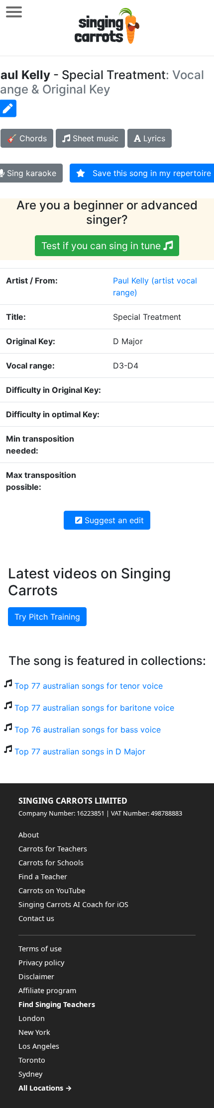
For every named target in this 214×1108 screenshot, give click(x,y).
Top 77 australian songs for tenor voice (88, 686)
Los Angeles (38, 1046)
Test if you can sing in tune (102, 246)
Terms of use (40, 948)
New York (34, 1032)
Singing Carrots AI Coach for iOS (73, 904)
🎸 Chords (27, 138)
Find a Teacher (42, 876)
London (31, 1018)
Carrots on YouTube (51, 890)
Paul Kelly (131, 280)
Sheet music (94, 138)
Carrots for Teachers (52, 848)
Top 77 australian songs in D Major (79, 751)
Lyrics (153, 138)
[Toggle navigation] (14, 11)
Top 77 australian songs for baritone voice (94, 708)
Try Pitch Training (47, 617)
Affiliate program (47, 990)
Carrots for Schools (51, 862)
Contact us (36, 918)
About (28, 834)
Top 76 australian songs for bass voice (87, 730)
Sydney (30, 1074)
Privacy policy (41, 962)
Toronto (31, 1060)
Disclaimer (36, 976)
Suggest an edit (113, 520)
